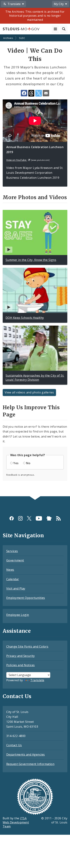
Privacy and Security (20, 656)
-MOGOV (21, 28)
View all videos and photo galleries (29, 392)
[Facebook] (11, 518)
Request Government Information (30, 764)
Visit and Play (15, 588)
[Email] (46, 93)
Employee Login (17, 615)
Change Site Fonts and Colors (27, 646)
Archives (8, 38)
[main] (35, 265)
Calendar (12, 579)
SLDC (22, 38)
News (10, 570)
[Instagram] (20, 518)
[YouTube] (39, 518)
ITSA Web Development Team (16, 822)
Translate (37, 680)
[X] (29, 518)
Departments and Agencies (25, 754)
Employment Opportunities (25, 598)
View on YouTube (16, 160)
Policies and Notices (20, 665)
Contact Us (14, 745)
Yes (15, 463)
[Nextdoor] (49, 518)
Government (15, 560)
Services (12, 551)
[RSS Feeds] (58, 518)
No (28, 463)
